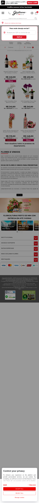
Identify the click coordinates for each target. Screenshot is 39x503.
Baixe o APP (32, 3)
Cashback (32, 13)
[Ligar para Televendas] (9, 13)
